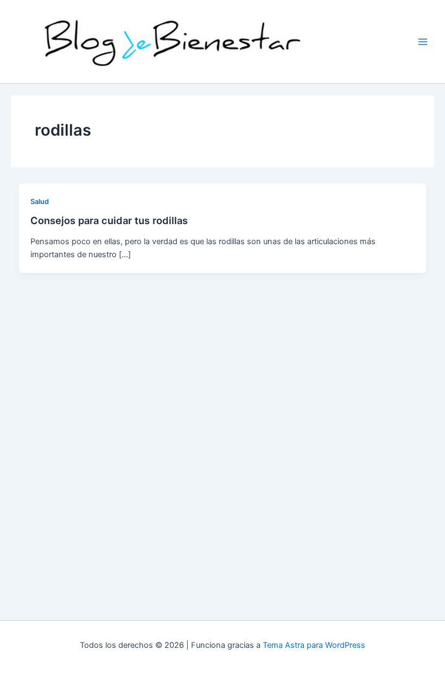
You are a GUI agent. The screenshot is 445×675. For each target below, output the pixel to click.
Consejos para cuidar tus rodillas (109, 220)
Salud (39, 202)
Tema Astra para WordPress (314, 645)
